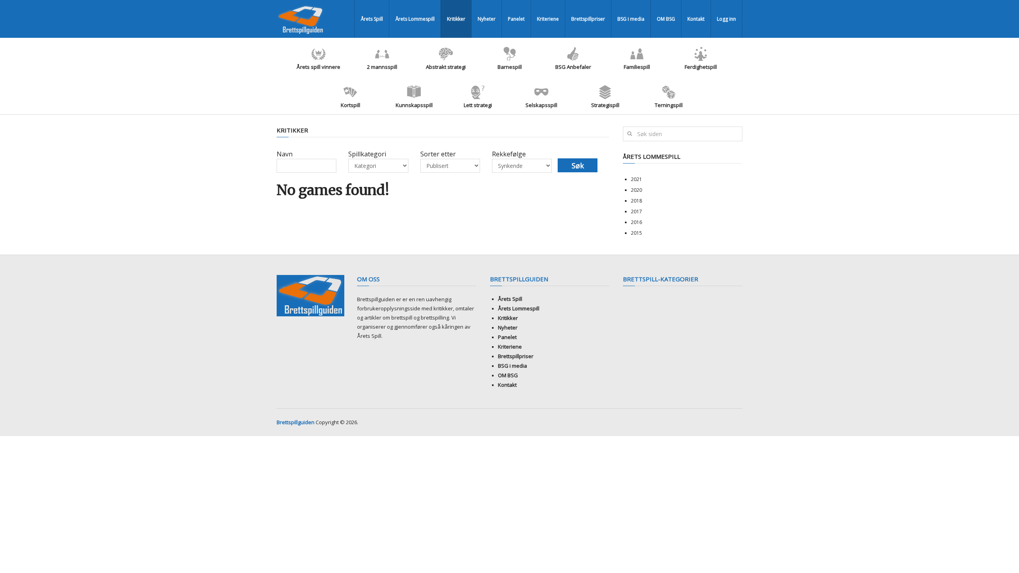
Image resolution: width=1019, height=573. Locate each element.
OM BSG (666, 19)
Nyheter (487, 19)
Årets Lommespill (415, 19)
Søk (578, 165)
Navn (285, 154)
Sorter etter (438, 154)
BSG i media (630, 19)
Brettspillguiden (295, 422)
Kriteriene (548, 19)
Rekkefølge (509, 154)
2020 (636, 190)
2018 (636, 200)
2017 (636, 211)
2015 (636, 233)
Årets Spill (372, 19)
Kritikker (456, 19)
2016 (636, 222)
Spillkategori (367, 154)
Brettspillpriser (588, 19)
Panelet (516, 19)
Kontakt (696, 19)
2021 (636, 179)
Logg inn (726, 19)
